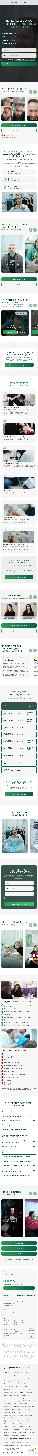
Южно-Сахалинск (27, 1429)
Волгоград (7, 1383)
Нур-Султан (20, 1445)
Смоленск (29, 1421)
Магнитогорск (8, 1403)
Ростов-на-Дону (26, 1378)
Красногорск (21, 1421)
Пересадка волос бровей (10, 1326)
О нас (5, 1300)
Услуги (5, 1301)
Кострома (23, 1423)
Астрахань (12, 1401)
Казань (6, 1375)
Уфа (13, 1378)
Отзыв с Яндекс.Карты (23, 657)
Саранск (25, 1432)
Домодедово (7, 1423)
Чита (29, 1389)
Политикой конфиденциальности (12, 1452)
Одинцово (15, 1423)
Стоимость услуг (7, 1305)
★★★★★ (10, 135)
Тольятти (6, 1418)
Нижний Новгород (23, 1375)
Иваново (29, 1398)
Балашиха (22, 1418)
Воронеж (19, 1381)
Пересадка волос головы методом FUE (14, 1320)
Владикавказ (15, 1435)
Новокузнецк (28, 1415)
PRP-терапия (6, 1335)
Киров (18, 1389)
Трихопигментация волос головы (12, 1333)
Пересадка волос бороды (10, 1324)
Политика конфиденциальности (26, 1298)
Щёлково (6, 1432)
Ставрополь (7, 1386)
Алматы (23, 1435)
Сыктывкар (20, 1415)
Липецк (21, 1412)
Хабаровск (13, 1398)
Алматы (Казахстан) (9, 1445)
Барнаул (14, 1383)
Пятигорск (7, 1412)
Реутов (15, 1426)
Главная (5, 1298)
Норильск (13, 1432)
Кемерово (6, 1409)
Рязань (24, 1389)
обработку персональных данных (25, 59)
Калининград (21, 1398)
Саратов (14, 1386)
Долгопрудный (16, 1429)
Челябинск (7, 1378)
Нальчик (19, 1409)
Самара (18, 1378)
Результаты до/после (9, 1303)
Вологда (6, 1398)
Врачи (5, 1311)
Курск (24, 1406)
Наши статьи (6, 1314)
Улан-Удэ (16, 1395)
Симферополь (16, 1406)
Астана (26, 1442)
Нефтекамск (7, 1429)
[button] (19, 125)
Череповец (22, 1426)
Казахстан (19, 1442)
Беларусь (27, 1445)
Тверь (13, 1389)
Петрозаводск (27, 1409)
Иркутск (20, 1383)
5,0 (5, 135)
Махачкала (27, 1383)
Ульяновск (21, 1392)
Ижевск (20, 1403)
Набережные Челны (9, 1415)
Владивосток (29, 1392)
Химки (29, 1418)
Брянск (6, 1401)
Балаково (31, 1432)
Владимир (6, 1392)
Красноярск (13, 1375)
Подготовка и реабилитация (11, 1313)
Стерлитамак (7, 1426)
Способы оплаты (7, 1307)
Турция (6, 1442)
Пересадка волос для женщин (11, 1329)
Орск (19, 1432)
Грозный (31, 1401)
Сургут (30, 1395)
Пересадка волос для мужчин (11, 1328)
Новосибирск (19, 1372)
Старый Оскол (8, 1395)
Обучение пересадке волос (11, 1337)
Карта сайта (20, 1301)
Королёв (6, 1421)
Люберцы (13, 1421)
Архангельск (7, 1406)
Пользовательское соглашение (26, 1300)
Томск (13, 1409)
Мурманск (14, 1412)
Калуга (19, 1401)
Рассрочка (6, 1309)
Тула (20, 1386)
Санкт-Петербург (8, 1372)
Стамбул (12, 1442)
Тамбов (25, 1401)
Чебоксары (31, 1406)
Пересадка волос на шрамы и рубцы (13, 1331)
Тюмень (25, 1386)
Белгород (13, 1392)
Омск (13, 1381)
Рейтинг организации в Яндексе (8, 137)
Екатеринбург (28, 1372)
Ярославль (7, 1389)
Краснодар (7, 1381)
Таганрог (29, 1426)
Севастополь (14, 1418)
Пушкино (23, 1395)
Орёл (15, 1403)
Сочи (25, 1403)
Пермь (25, 1381)
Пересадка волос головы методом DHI (14, 1322)
